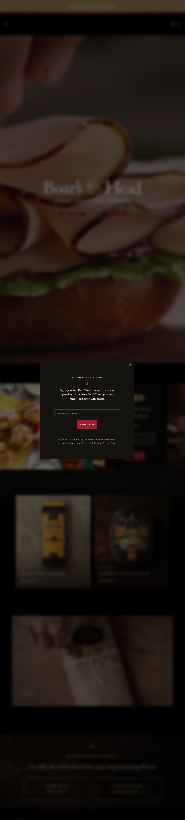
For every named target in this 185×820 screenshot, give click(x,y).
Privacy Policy (109, 443)
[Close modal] (130, 365)
